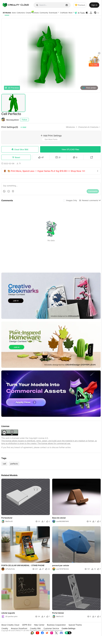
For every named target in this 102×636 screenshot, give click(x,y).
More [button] (70, 13)
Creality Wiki (35, 628)
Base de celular (59, 518)
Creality (4, 628)
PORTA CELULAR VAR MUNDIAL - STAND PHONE (22, 565)
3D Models (7, 13)
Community (44, 13)
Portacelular (6, 518)
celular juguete (8, 613)
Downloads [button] (53, 13)
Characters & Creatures (88, 127)
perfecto (14, 464)
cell (4, 464)
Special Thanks (75, 625)
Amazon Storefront (19, 628)
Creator (28, 13)
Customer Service (51, 628)
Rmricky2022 (12, 120)
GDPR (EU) (26, 625)
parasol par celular (60, 565)
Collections (21, 13)
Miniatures (70, 127)
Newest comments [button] (90, 200)
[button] (96, 12)
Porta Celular (58, 613)
